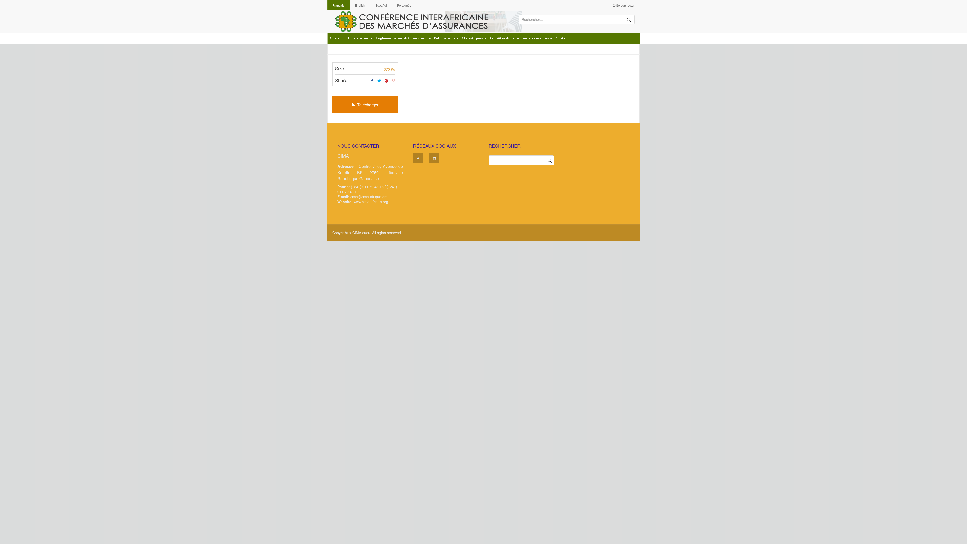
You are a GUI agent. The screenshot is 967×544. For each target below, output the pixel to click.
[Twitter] (379, 80)
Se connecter (624, 5)
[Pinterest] (386, 80)
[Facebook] (372, 80)
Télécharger (367, 105)
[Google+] (393, 80)
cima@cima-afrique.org (369, 196)
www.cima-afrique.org (371, 201)
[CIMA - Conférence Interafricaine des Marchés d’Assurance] (415, 21)
